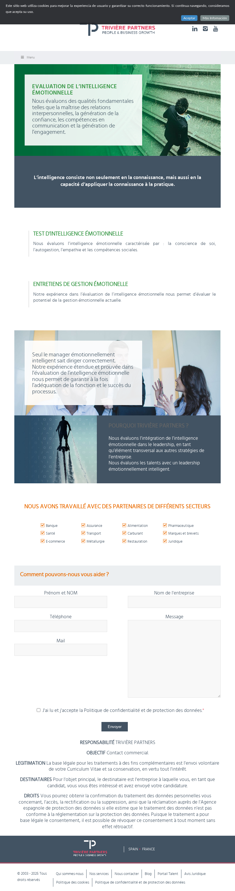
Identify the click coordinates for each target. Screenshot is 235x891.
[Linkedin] (195, 28)
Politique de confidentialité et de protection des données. (144, 710)
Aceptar (189, 18)
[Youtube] (215, 28)
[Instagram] (205, 28)
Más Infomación (215, 18)
